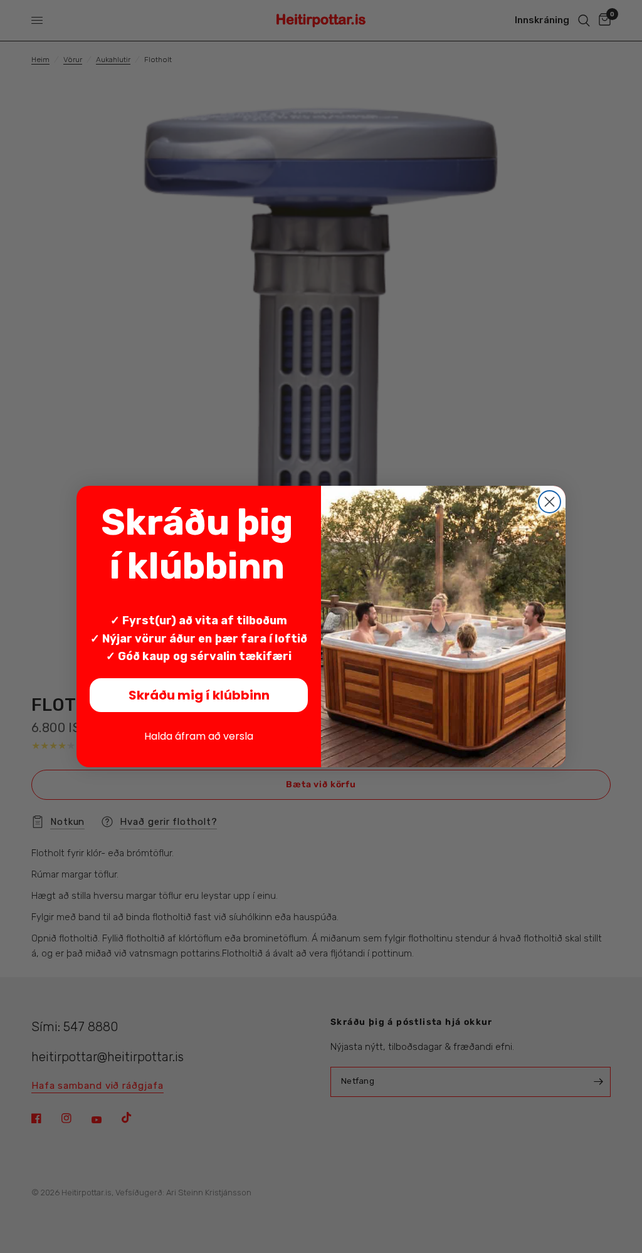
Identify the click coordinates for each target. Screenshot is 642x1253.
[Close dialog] (549, 502)
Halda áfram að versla (198, 736)
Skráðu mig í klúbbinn (199, 695)
